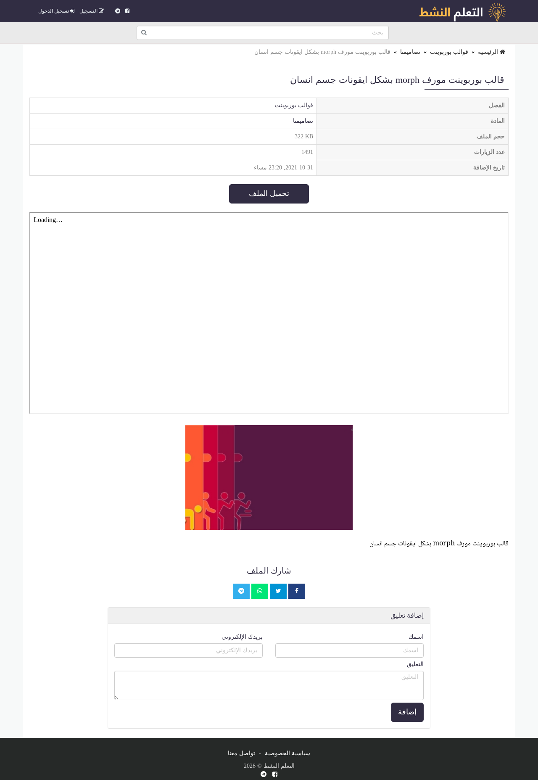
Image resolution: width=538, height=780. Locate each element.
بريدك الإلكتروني (242, 637)
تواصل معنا (241, 753)
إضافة (407, 712)
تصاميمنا (410, 52)
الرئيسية (489, 52)
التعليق (415, 664)
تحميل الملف (269, 193)
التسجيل (89, 11)
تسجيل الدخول (54, 11)
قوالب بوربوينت (449, 52)
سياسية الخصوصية (287, 753)
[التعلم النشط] (462, 10)
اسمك (416, 637)
